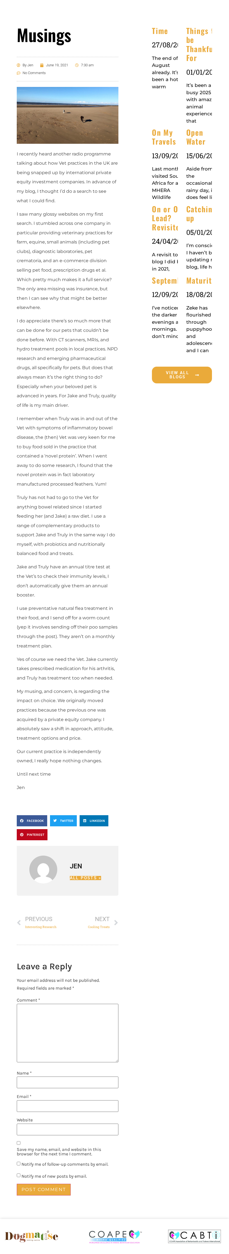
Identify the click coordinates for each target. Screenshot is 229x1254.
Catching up (201, 213)
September (170, 280)
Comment (28, 1000)
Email (24, 1096)
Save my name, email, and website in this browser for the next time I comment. (59, 1151)
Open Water (196, 137)
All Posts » (85, 878)
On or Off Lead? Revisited (168, 218)
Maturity (201, 280)
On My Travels (164, 137)
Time (160, 30)
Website (25, 1120)
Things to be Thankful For (202, 44)
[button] (32, 820)
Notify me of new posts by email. (54, 1176)
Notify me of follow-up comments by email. (65, 1164)
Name (24, 1073)
